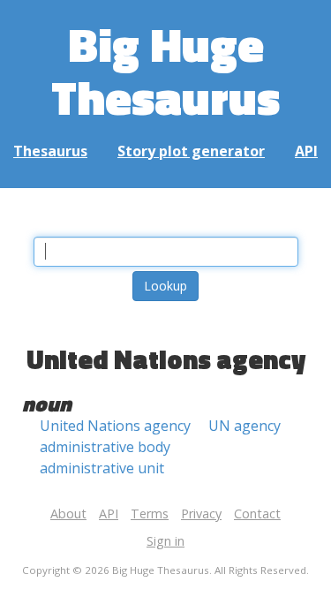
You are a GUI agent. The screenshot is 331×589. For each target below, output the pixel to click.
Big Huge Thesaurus (165, 70)
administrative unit (102, 468)
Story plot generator (191, 151)
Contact (257, 513)
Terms (150, 513)
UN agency (244, 425)
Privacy (201, 513)
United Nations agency (115, 425)
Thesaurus (50, 151)
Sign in (165, 540)
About (68, 513)
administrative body (105, 447)
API (306, 151)
